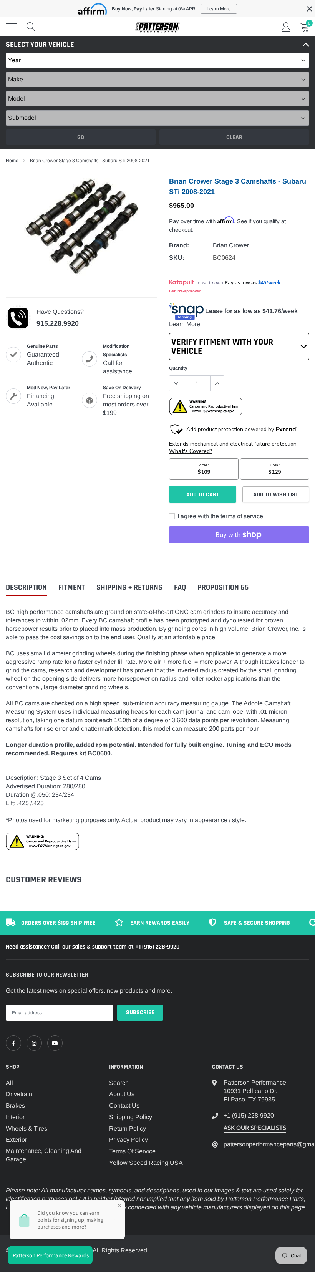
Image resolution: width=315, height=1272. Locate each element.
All (9, 1083)
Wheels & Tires (26, 1128)
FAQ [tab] (180, 587)
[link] (13, 1043)
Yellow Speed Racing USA (146, 1162)
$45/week (269, 282)
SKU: (176, 257)
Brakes (15, 1105)
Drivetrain (19, 1094)
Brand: (179, 245)
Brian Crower (231, 245)
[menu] (11, 27)
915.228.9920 (57, 323)
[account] (286, 26)
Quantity (178, 368)
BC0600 (99, 753)
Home (12, 160)
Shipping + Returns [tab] (129, 587)
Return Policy (127, 1128)
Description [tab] (26, 587)
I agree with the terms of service (219, 516)
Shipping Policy (130, 1117)
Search (119, 1083)
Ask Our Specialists (255, 1127)
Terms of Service (132, 1151)
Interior (15, 1117)
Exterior (16, 1139)
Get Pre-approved (185, 291)
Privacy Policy (128, 1139)
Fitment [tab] (71, 587)
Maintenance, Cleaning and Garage (43, 1155)
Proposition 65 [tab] (223, 587)
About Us (121, 1094)
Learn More (184, 324)
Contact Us (124, 1105)
